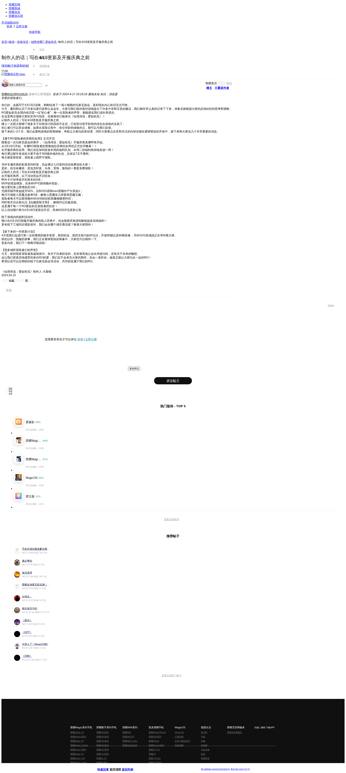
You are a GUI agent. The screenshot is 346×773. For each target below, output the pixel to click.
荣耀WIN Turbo (130, 741)
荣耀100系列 (102, 754)
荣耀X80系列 (155, 737)
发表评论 (134, 368)
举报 (9, 290)
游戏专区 (22, 41)
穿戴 (203, 741)
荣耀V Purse (155, 758)
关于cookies (150, 766)
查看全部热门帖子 (171, 675)
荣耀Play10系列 (156, 745)
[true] (46, 85)
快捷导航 (35, 32)
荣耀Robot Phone (157, 732)
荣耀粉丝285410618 (14, 94)
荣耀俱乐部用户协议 (107, 766)
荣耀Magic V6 (77, 732)
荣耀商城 (14, 8)
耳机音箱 (205, 749)
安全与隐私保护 (182, 741)
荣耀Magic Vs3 (77, 758)
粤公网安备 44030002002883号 (215, 769)
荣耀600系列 (102, 732)
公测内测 (179, 737)
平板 (203, 737)
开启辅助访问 (10, 22)
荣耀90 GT (101, 758)
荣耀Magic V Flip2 (79, 745)
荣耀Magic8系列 (78, 737)
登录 (9, 26)
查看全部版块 (171, 519)
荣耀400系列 (102, 741)
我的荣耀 (179, 745)
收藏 (12, 280)
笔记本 (204, 732)
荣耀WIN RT (128, 737)
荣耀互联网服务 (234, 732)
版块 (12, 41)
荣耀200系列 (102, 749)
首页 (42, 41)
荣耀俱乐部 (16, 15)
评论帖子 (173, 381)
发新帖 (331, 305)
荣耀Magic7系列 (78, 749)
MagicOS (179, 732)
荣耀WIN (127, 732)
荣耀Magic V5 (77, 741)
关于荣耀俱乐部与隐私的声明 (131, 766)
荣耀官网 (14, 4)
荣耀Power (154, 741)
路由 (203, 754)
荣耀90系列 (102, 762)
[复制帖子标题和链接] (15, 65)
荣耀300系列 (102, 745)
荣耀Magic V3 (77, 754)
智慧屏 (204, 745)
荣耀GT (152, 754)
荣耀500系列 (102, 737)
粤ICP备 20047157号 (240, 769)
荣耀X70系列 (155, 762)
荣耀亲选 (14, 12)
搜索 (4, 84)
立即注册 (21, 26)
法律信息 (161, 766)
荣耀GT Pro (154, 749)
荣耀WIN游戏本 (130, 745)
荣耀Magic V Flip (78, 762)
